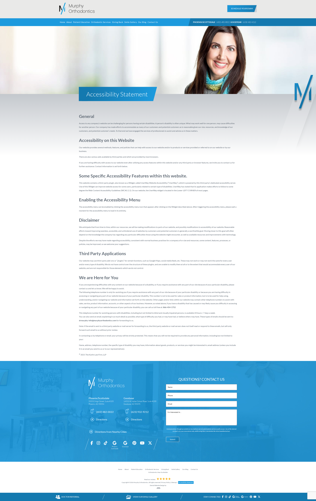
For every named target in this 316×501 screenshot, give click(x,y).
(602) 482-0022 (223, 22)
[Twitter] (150, 445)
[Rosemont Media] (158, 488)
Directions (101, 419)
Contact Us (153, 22)
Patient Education (81, 22)
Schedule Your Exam (242, 8)
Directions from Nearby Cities (111, 431)
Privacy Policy (165, 482)
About (69, 22)
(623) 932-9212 (249, 22)
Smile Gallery (130, 22)
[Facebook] (91, 445)
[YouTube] (142, 445)
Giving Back (117, 22)
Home (62, 22)
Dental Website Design (157, 485)
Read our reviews (150, 479)
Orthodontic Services (101, 22)
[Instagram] (98, 445)
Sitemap (174, 482)
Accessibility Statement (185, 482)
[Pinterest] (134, 445)
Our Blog (142, 22)
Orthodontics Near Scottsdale (158, 472)
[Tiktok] (105, 445)
